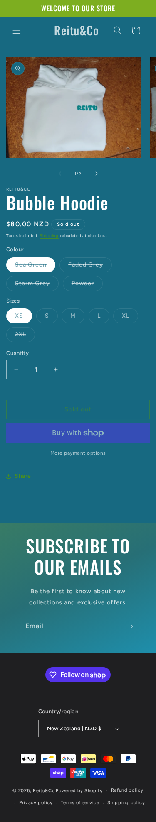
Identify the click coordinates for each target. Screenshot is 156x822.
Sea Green (35, 266)
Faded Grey (90, 266)
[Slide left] (60, 173)
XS (23, 317)
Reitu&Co (44, 790)
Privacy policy (36, 802)
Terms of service (80, 802)
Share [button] (23, 476)
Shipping (49, 235)
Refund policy (127, 790)
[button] (16, 30)
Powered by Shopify (79, 790)
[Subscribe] (130, 626)
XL (130, 317)
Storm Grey (37, 285)
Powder (87, 285)
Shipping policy (126, 802)
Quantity (17, 353)
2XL (25, 336)
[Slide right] (96, 173)
